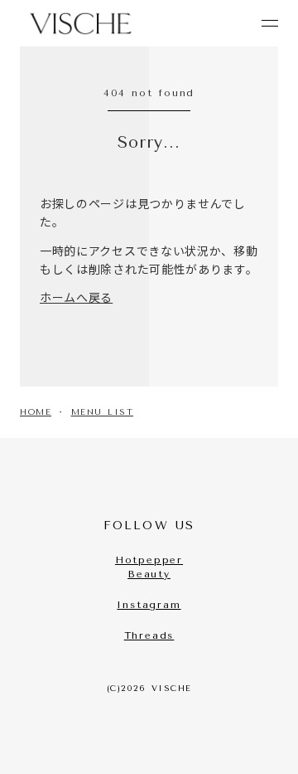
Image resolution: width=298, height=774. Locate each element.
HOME (35, 412)
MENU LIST (102, 412)
